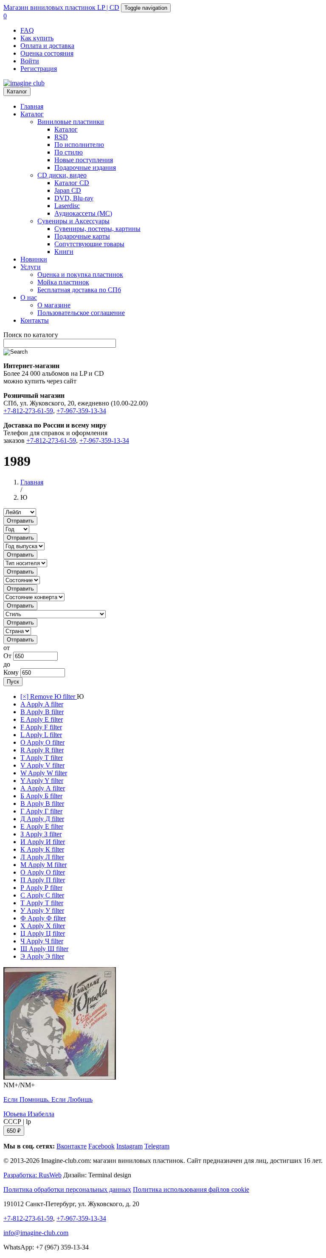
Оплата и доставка (47, 45)
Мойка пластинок (63, 282)
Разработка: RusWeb (32, 1175)
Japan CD (67, 190)
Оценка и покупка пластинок (80, 274)
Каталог (17, 91)
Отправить (20, 521)
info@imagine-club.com (35, 1232)
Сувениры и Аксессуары (73, 221)
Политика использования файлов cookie (191, 1189)
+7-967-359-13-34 (81, 410)
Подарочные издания (85, 167)
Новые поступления (83, 159)
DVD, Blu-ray (73, 198)
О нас (28, 297)
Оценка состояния (46, 53)
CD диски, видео (62, 175)
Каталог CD (71, 182)
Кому (11, 672)
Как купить (36, 38)
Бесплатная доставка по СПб (79, 289)
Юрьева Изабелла (28, 1113)
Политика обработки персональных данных (67, 1189)
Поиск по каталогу (30, 334)
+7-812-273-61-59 (28, 410)
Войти (29, 61)
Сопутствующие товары (89, 244)
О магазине (53, 305)
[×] (48, 696)
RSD (61, 137)
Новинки (33, 259)
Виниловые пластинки (70, 121)
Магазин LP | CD (61, 7)
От (7, 655)
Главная (31, 106)
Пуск (13, 681)
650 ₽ (14, 1131)
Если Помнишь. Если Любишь (48, 1099)
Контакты (34, 320)
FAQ (27, 30)
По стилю (68, 152)
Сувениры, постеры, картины (97, 228)
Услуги (30, 266)
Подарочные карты (82, 236)
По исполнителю (79, 144)
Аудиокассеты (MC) (83, 213)
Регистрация (38, 68)
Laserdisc (67, 205)
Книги (63, 251)
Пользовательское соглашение (81, 312)
